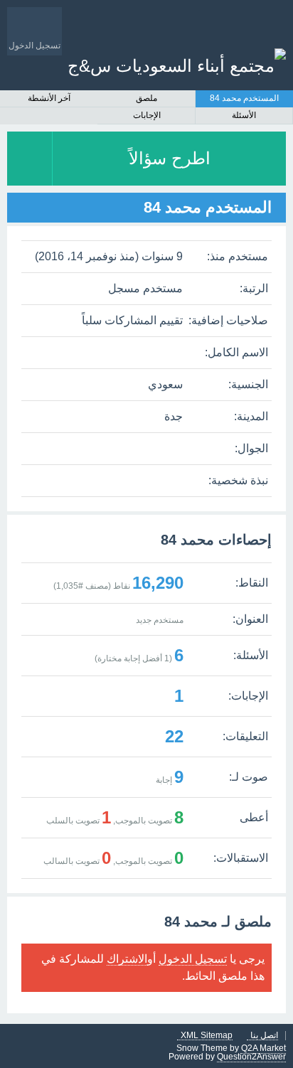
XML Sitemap (207, 1035)
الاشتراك (127, 959)
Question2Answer (251, 1057)
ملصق (146, 98)
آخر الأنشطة (49, 98)
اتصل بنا (264, 1035)
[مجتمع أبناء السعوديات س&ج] (177, 65)
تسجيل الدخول (193, 959)
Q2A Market (263, 1048)
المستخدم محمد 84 (244, 98)
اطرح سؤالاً (170, 158)
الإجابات (147, 115)
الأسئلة (244, 115)
